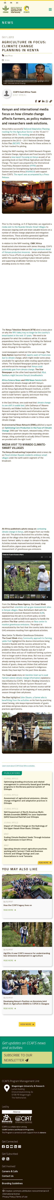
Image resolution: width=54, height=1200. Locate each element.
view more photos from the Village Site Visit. (18, 749)
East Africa (8, 55)
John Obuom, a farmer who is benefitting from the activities (24, 699)
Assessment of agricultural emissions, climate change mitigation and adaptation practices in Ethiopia (25, 801)
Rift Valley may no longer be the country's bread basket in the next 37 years (26, 334)
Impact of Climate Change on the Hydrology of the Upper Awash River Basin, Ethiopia (25, 827)
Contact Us (8, 1176)
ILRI (42, 612)
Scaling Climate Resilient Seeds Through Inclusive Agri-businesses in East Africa (27, 838)
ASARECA (30, 171)
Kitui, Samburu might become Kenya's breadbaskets (24, 374)
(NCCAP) (16, 143)
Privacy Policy (8, 1196)
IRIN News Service (33, 380)
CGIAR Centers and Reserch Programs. (18, 1129)
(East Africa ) (19, 94)
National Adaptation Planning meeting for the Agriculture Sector (26, 130)
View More (25, 1024)
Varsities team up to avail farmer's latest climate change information (25, 676)
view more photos (27, 209)
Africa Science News (11, 380)
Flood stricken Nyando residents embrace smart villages (24, 456)
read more (43, 862)
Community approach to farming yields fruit (27, 639)
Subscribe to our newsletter (18, 1058)
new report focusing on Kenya (24, 157)
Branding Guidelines (12, 1183)
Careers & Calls (10, 1171)
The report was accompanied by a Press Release (25, 176)
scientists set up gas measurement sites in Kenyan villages (26, 608)
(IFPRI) (33, 165)
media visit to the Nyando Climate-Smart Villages (24, 226)
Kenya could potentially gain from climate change (22, 368)
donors (43, 1132)
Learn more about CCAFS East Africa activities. (18, 765)
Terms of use (21, 1196)
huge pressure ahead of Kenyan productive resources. (26, 251)
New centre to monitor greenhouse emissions (24, 623)
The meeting (23, 134)
